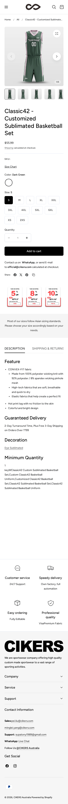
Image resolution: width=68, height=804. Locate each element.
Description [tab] (15, 348)
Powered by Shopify (42, 797)
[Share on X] (21, 275)
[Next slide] (57, 56)
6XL (50, 209)
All (18, 19)
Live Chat (24, 741)
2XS (22, 220)
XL (41, 200)
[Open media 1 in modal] (57, 33)
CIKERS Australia (22, 797)
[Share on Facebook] (15, 275)
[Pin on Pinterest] (27, 275)
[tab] (10, 94)
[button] (6, 7)
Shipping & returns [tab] (48, 348)
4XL (23, 209)
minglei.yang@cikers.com (19, 727)
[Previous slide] (11, 56)
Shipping (9, 148)
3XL (10, 209)
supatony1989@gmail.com (30, 734)
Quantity (10, 229)
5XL (37, 209)
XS (9, 220)
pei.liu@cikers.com (22, 720)
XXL (53, 200)
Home (8, 19)
